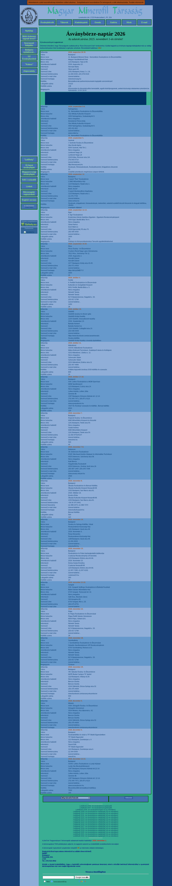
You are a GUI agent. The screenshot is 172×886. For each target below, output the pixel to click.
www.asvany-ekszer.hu (76, 474)
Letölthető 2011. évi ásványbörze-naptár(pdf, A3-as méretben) (95, 815)
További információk (136, 2)
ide (99, 48)
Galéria (113, 22)
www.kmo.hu (73, 440)
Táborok (64, 22)
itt (78, 848)
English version (29, 200)
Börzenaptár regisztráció (29, 193)
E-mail (144, 22)
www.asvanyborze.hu (76, 403)
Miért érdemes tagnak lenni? (29, 37)
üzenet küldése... (74, 76)
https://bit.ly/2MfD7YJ (75, 270)
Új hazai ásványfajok (29, 166)
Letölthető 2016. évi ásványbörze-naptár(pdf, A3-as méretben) (95, 825)
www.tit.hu (72, 756)
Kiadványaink (81, 22)
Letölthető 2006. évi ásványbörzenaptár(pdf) (96, 806)
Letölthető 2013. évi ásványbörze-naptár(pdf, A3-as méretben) (95, 819)
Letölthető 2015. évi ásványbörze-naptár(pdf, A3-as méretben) (95, 823)
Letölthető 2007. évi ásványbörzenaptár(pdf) (96, 808)
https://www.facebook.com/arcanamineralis (83, 336)
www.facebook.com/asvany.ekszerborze (82, 694)
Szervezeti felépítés (29, 44)
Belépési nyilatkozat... (29, 51)
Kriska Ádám (29, 207)
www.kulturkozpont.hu (76, 510)
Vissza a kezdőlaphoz (95, 872)
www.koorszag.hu (74, 79)
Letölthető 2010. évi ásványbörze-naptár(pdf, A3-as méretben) (95, 813)
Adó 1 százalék (29, 180)
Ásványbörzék (47, 22)
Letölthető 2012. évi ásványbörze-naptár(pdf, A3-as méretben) (95, 817)
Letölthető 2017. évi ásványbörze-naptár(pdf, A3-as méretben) (95, 827)
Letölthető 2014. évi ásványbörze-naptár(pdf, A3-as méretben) (95, 821)
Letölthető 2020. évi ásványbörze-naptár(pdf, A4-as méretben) (95, 832)
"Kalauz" (29, 64)
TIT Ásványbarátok (29, 57)
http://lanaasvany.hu (75, 165)
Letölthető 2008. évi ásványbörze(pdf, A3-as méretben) (96, 810)
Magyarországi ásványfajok (29, 173)
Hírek (129, 22)
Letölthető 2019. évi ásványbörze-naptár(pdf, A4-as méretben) (95, 830)
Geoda (98, 22)
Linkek (29, 186)
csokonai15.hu (73, 575)
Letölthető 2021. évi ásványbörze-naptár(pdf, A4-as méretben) (95, 834)
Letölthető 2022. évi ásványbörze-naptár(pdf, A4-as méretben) (95, 836)
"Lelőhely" (29, 159)
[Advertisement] (96, 98)
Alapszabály (29, 71)
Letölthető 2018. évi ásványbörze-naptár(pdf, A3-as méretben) (95, 828)
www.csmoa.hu (73, 201)
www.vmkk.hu (73, 133)
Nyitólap (29, 31)
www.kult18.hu (73, 546)
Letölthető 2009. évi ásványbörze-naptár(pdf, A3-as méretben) (95, 812)
